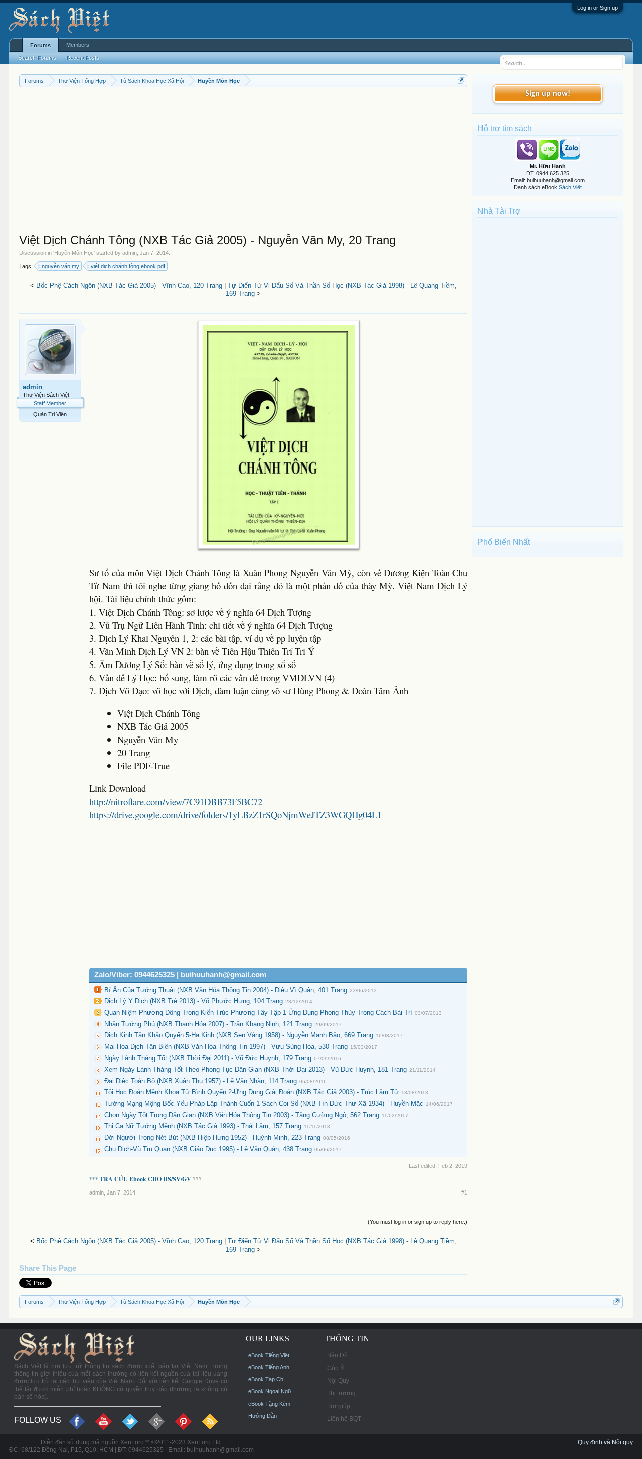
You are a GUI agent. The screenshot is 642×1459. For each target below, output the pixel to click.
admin (129, 253)
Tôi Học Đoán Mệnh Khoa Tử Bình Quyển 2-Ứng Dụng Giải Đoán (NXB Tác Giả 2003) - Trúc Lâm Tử (251, 1092)
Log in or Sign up (597, 8)
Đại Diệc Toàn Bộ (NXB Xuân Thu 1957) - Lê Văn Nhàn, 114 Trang (200, 1081)
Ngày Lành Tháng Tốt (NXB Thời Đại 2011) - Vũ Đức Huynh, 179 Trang (207, 1058)
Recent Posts (82, 58)
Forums (40, 45)
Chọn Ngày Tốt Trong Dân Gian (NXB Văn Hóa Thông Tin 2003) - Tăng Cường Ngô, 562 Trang (241, 1115)
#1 (464, 1192)
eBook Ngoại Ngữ (269, 1391)
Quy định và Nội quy (605, 1442)
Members (77, 45)
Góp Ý (335, 1368)
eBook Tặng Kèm (269, 1404)
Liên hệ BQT (344, 1418)
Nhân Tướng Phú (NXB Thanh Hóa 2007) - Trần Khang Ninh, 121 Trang (208, 1024)
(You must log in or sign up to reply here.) (417, 1222)
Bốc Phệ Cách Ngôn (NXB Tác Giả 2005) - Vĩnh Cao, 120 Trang (129, 285)
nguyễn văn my (60, 266)
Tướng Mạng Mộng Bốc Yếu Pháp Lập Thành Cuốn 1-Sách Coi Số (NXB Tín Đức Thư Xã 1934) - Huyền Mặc (263, 1103)
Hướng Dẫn (262, 1416)
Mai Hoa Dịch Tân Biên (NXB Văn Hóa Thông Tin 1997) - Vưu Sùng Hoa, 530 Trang (226, 1046)
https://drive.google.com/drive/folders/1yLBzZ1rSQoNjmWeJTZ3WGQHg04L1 (235, 814)
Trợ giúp (338, 1406)
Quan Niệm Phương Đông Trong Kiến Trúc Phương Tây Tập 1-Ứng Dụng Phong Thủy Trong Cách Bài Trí (258, 1012)
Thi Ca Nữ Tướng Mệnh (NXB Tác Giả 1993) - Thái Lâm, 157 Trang (202, 1126)
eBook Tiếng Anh (268, 1367)
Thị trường (341, 1393)
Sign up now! (547, 94)
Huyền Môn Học (74, 253)
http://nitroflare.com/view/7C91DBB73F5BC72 (175, 801)
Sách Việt (570, 187)
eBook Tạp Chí (266, 1379)
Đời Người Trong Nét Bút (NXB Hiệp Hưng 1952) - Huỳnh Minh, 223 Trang (212, 1137)
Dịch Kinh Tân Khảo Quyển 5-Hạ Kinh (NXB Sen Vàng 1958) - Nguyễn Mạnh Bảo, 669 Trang (238, 1035)
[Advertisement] (243, 162)
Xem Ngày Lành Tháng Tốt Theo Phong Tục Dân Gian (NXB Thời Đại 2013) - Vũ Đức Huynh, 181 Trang (255, 1069)
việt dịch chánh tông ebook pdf (128, 266)
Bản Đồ (337, 1355)
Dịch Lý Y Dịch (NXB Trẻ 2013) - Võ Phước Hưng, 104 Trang (193, 1001)
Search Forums (37, 58)
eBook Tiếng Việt (268, 1355)
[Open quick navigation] (461, 80)
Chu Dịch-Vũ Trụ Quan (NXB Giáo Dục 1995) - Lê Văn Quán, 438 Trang (208, 1149)
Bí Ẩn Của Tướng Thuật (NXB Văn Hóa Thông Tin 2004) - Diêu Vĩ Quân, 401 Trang (225, 990)
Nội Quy (338, 1380)
